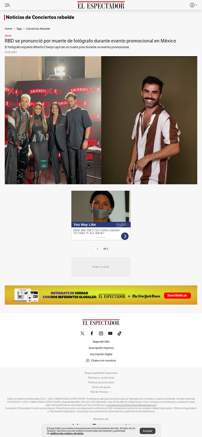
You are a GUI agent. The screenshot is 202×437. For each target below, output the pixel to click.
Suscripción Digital (101, 354)
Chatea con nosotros (103, 360)
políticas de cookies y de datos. (67, 433)
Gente (8, 35)
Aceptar (147, 431)
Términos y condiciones (101, 377)
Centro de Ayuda (101, 387)
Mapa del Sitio (101, 341)
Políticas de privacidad (101, 382)
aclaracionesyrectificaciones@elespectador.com (131, 405)
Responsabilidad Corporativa (101, 373)
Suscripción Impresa (101, 348)
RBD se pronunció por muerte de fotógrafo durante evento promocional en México (90, 41)
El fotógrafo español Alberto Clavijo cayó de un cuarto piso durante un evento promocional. (67, 47)
